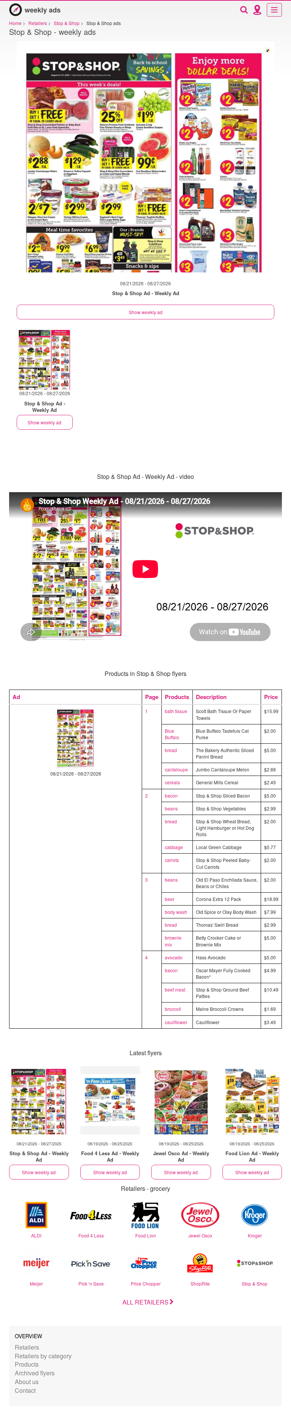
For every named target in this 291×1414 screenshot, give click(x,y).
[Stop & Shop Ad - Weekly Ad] (39, 1100)
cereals (172, 782)
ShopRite (200, 1283)
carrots (172, 860)
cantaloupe (176, 769)
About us (27, 1381)
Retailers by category (43, 1355)
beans (171, 808)
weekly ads (43, 10)
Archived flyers (35, 1373)
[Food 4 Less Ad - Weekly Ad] (110, 1100)
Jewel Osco (200, 1235)
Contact (25, 1390)
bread (171, 750)
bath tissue (176, 711)
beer (169, 899)
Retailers (27, 1347)
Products (27, 1364)
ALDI (36, 1235)
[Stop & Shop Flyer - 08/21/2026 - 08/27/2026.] (145, 160)
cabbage (174, 847)
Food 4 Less (91, 1235)
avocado (174, 957)
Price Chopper (146, 1283)
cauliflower (176, 1022)
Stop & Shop (255, 1283)
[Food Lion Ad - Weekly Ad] (252, 1100)
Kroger (255, 1235)
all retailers (145, 1302)
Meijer (36, 1283)
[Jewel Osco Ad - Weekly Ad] (181, 1100)
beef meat (175, 989)
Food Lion (145, 1235)
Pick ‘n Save (91, 1283)
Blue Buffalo (172, 733)
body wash (176, 912)
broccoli (173, 1009)
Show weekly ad (146, 312)
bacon (171, 795)
